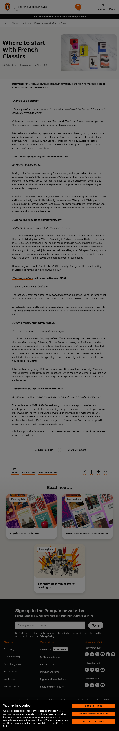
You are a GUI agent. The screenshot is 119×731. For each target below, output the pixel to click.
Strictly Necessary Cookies (94, 714)
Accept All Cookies (93, 721)
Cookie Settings (93, 706)
